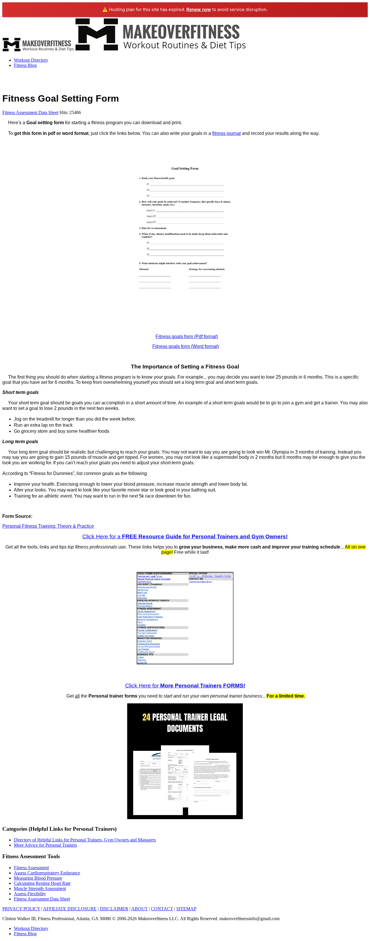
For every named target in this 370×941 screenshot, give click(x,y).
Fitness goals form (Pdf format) (187, 336)
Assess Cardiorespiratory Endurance (47, 872)
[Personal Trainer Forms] (185, 817)
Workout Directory (31, 60)
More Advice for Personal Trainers (45, 845)
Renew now (198, 9)
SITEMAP (186, 908)
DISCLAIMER (114, 908)
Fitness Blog (25, 65)
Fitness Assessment (31, 867)
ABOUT (139, 908)
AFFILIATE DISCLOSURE (70, 908)
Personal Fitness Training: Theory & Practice (48, 526)
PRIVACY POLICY (21, 908)
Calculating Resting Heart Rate (42, 883)
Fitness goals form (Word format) (185, 346)
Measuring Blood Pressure (38, 878)
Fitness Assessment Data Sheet (30, 112)
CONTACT (162, 908)
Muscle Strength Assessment (40, 888)
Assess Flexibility (30, 893)
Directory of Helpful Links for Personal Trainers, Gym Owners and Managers (85, 839)
